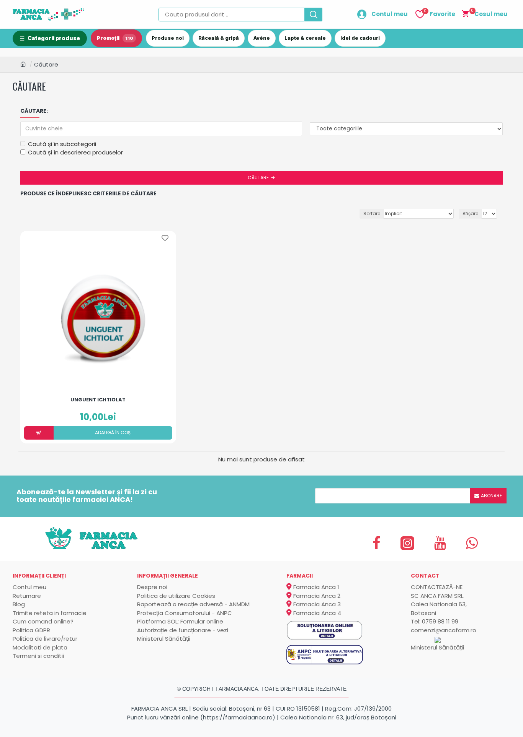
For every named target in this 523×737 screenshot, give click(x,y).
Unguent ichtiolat (98, 400)
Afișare (470, 213)
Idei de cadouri (360, 38)
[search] (313, 14)
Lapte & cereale (305, 38)
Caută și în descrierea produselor (75, 152)
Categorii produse (54, 38)
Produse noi (168, 38)
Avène (261, 38)
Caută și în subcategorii (62, 144)
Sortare (371, 213)
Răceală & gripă (218, 38)
